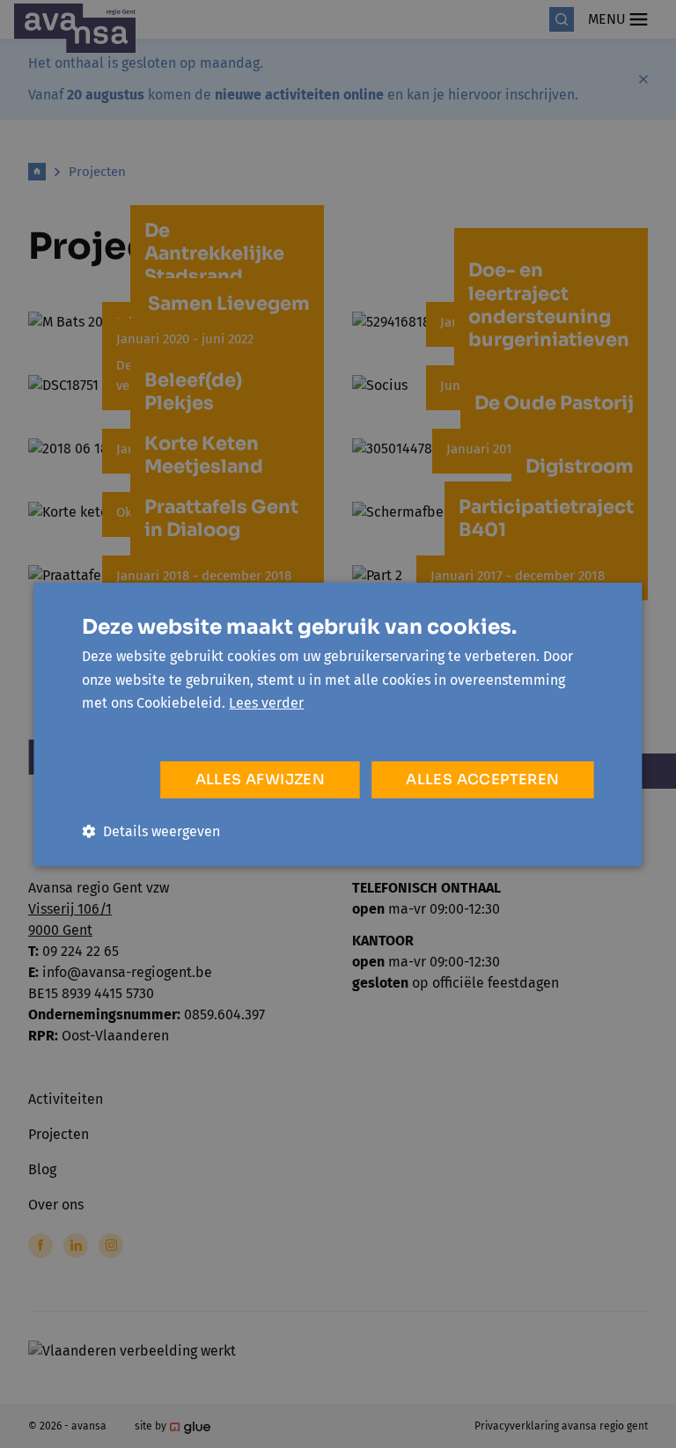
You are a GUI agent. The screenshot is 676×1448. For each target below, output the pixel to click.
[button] (151, 831)
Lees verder (266, 703)
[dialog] (338, 724)
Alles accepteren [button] (482, 779)
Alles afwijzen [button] (260, 779)
